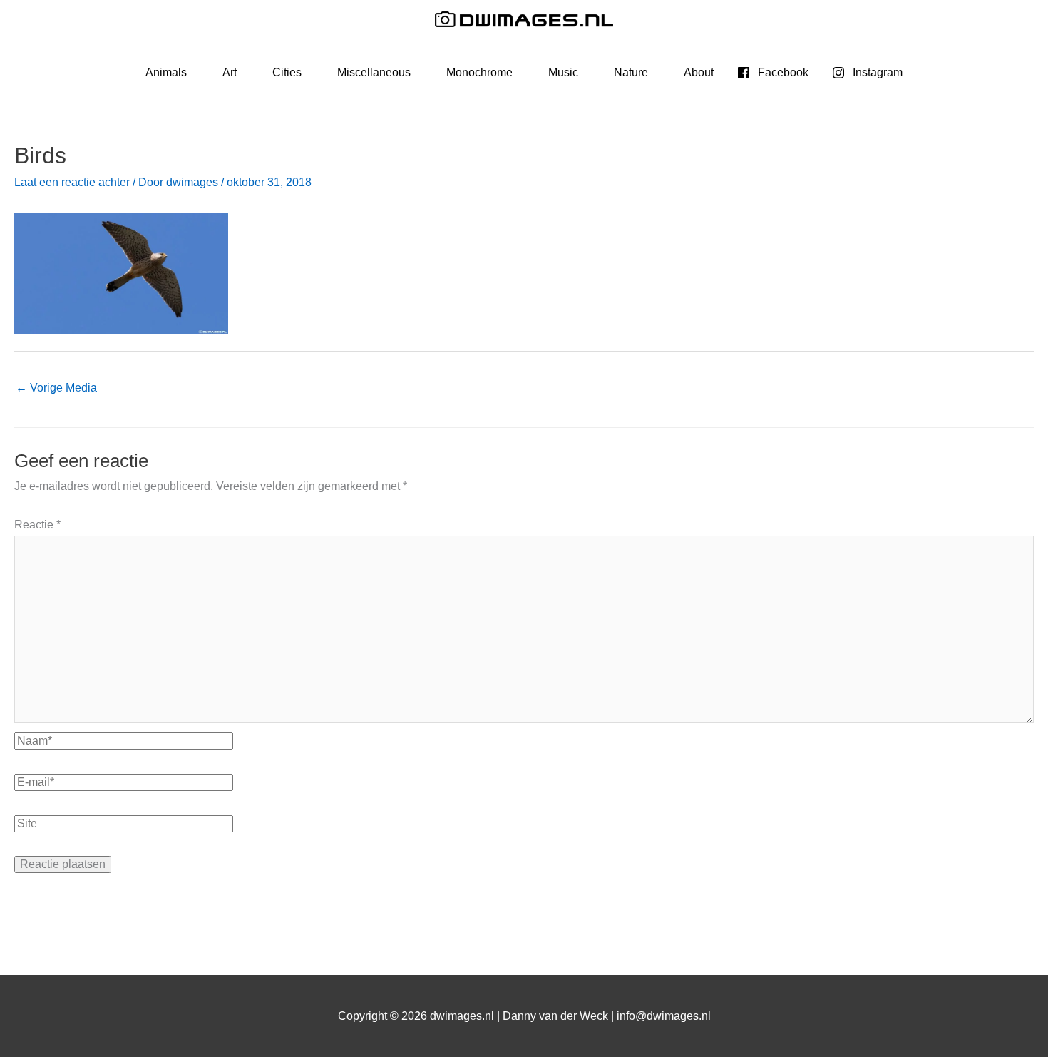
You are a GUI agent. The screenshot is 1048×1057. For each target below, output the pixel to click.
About (699, 72)
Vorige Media (56, 388)
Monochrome (479, 72)
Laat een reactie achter (72, 182)
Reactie (37, 525)
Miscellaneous (374, 72)
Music (563, 72)
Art (229, 72)
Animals (166, 72)
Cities (287, 72)
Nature (631, 72)
